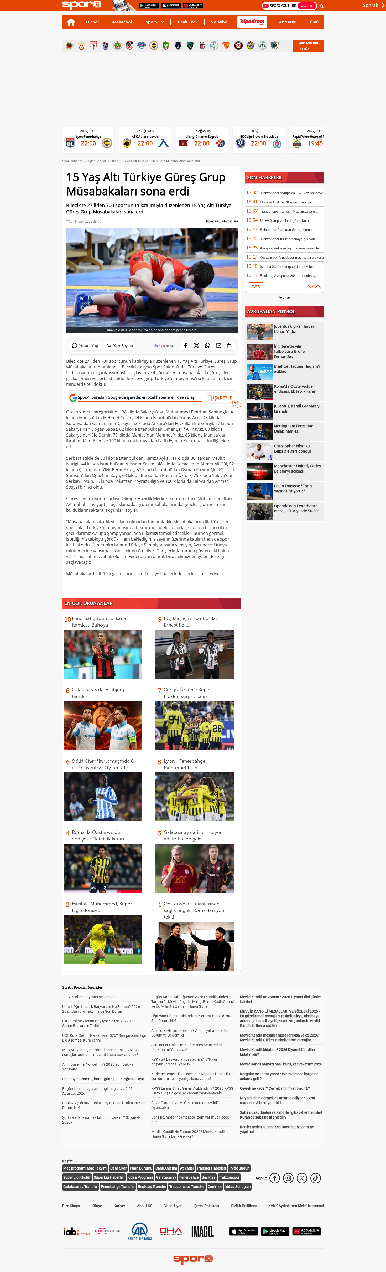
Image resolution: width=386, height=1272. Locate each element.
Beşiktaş (209, 1177)
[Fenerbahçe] (153, 45)
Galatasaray (166, 1177)
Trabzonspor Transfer (187, 1186)
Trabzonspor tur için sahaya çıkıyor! (287, 239)
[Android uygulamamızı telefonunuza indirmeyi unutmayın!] (147, 8)
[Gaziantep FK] (129, 45)
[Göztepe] (226, 45)
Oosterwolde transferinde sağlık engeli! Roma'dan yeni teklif (195, 910)
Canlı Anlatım (166, 1168)
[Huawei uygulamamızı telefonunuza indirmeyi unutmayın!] (191, 8)
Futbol (92, 21)
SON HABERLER (264, 178)
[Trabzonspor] (105, 45)
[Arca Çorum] (238, 45)
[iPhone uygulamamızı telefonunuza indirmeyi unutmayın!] (169, 8)
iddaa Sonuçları (238, 1186)
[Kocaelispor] (190, 45)
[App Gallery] (306, 1234)
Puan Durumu (308, 42)
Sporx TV (155, 21)
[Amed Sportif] (165, 45)
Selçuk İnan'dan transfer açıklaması (287, 230)
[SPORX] (193, 1260)
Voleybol (219, 21)
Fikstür (302, 48)
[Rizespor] (214, 45)
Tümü (313, 21)
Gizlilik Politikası (244, 1206)
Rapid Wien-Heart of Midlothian (263, 136)
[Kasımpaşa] (141, 45)
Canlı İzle (215, 1186)
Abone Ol (307, 6)
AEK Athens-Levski (92, 136)
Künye (97, 1206)
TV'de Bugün (239, 1168)
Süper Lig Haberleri (109, 1177)
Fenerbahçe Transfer (118, 1186)
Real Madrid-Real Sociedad (319, 136)
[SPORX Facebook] (274, 1178)
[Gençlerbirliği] (69, 45)
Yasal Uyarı (173, 1206)
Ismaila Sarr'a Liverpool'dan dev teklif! (288, 267)
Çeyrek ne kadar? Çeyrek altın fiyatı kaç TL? (275, 1088)
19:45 (262, 143)
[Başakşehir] (178, 45)
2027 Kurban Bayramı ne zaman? (89, 997)
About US (144, 1206)
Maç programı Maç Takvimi (85, 1168)
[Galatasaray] (81, 45)
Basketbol (122, 21)
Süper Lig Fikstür (77, 1177)
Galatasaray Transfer (80, 1186)
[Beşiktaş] (202, 45)
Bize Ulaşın (71, 1206)
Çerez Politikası (206, 1206)
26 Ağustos (92, 130)
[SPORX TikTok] (315, 1178)
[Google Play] (275, 1234)
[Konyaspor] (262, 45)
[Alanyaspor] (117, 45)
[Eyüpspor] (250, 45)
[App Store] (243, 1234)
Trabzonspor (229, 1177)
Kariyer (119, 1206)
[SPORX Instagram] (288, 1178)
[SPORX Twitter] (302, 1178)
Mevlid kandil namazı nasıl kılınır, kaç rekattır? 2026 (281, 1064)
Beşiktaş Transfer (152, 1186)
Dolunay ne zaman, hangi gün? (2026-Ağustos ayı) (103, 1079)
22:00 (92, 143)
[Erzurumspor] (274, 45)
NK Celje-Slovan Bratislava (206, 136)
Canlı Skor (187, 21)
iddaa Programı (140, 1177)
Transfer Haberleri (211, 1168)
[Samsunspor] (93, 45)
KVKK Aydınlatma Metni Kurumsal (296, 1206)
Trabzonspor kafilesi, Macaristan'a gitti (289, 211)
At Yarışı (287, 21)
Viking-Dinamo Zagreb (149, 136)
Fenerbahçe (189, 1177)
